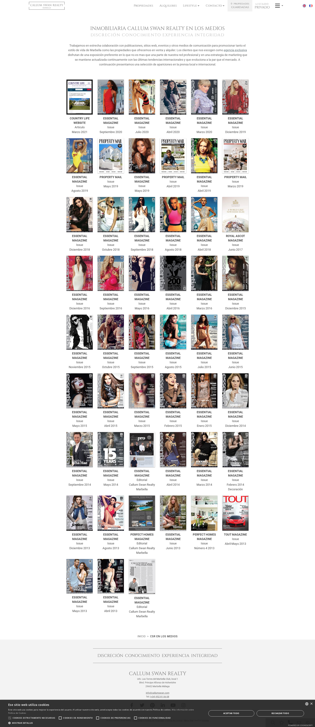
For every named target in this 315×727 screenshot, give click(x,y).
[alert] (157, 713)
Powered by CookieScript (300, 725)
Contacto (214, 6)
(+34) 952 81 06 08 (159, 696)
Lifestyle (190, 6)
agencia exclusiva (235, 50)
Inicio (141, 636)
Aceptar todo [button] (231, 713)
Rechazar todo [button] (280, 713)
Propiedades (143, 6)
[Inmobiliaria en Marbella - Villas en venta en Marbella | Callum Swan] (47, 5)
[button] (104, 723)
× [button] (311, 704)
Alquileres (168, 6)
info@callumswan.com (157, 693)
